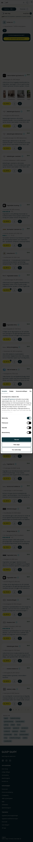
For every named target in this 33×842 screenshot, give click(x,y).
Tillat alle (16, 439)
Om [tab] (30, 391)
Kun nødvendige (16, 449)
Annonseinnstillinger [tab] (21, 391)
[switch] (29, 423)
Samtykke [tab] (4, 391)
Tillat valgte (16, 444)
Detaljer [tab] (11, 391)
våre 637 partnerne (10, 399)
